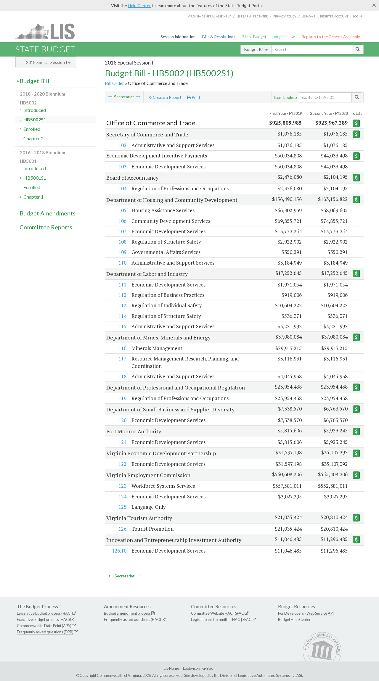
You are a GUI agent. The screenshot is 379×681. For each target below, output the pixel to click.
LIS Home (171, 668)
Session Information (177, 36)
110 (122, 262)
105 (122, 210)
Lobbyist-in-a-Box (198, 668)
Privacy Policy (284, 16)
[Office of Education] (138, 96)
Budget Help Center (294, 619)
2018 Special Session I (47, 62)
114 (122, 316)
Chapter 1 (33, 196)
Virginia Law (284, 36)
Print (195, 97)
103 (122, 166)
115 (122, 326)
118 (122, 376)
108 (122, 241)
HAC (229, 613)
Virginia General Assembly (209, 16)
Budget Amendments (48, 213)
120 (122, 420)
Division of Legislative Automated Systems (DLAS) (261, 675)
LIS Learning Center (252, 16)
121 (122, 442)
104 (122, 188)
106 (122, 221)
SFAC (239, 613)
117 (122, 358)
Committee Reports (46, 227)
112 (122, 295)
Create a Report (167, 97)
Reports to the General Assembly (330, 36)
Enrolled (31, 129)
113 (122, 305)
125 (122, 506)
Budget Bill (254, 49)
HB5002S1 (34, 119)
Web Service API (320, 613)
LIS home (308, 16)
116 (122, 348)
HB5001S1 (34, 178)
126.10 (119, 550)
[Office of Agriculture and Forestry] (110, 96)
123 (122, 485)
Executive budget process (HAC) (43, 619)
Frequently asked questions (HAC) (132, 619)
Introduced (34, 110)
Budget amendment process (127, 613)
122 (122, 464)
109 (122, 252)
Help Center (139, 5)
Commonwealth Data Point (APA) (44, 625)
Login (357, 16)
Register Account (334, 16)
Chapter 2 (33, 138)
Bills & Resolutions (218, 36)
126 (122, 528)
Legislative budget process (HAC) (44, 613)
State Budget (254, 36)
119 (122, 398)
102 (122, 145)
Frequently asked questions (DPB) (45, 632)
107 (122, 231)
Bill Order (114, 83)
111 (122, 284)
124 (122, 496)
